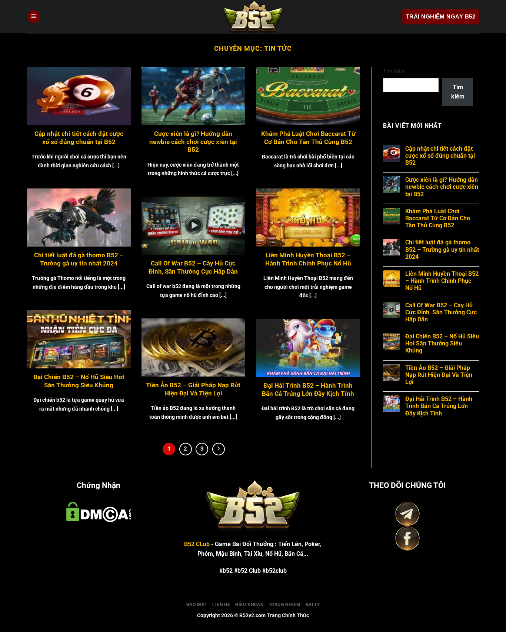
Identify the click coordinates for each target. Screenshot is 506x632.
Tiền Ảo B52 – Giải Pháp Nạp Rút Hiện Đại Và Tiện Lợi (193, 389)
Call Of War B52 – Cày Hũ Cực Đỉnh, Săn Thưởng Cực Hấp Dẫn (193, 267)
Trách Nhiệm (285, 604)
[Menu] (34, 16)
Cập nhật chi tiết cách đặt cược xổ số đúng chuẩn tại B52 (78, 138)
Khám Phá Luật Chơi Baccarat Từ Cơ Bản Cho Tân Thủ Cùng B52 (308, 138)
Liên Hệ (221, 604)
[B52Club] (253, 16)
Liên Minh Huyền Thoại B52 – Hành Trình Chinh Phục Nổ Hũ (308, 259)
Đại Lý (313, 604)
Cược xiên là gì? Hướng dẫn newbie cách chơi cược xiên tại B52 (193, 141)
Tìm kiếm (394, 71)
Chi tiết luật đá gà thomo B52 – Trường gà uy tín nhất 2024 (79, 259)
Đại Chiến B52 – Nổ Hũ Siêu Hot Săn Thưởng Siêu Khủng (78, 381)
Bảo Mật (196, 604)
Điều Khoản (249, 604)
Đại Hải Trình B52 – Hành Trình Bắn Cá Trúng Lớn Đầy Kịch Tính (308, 389)
